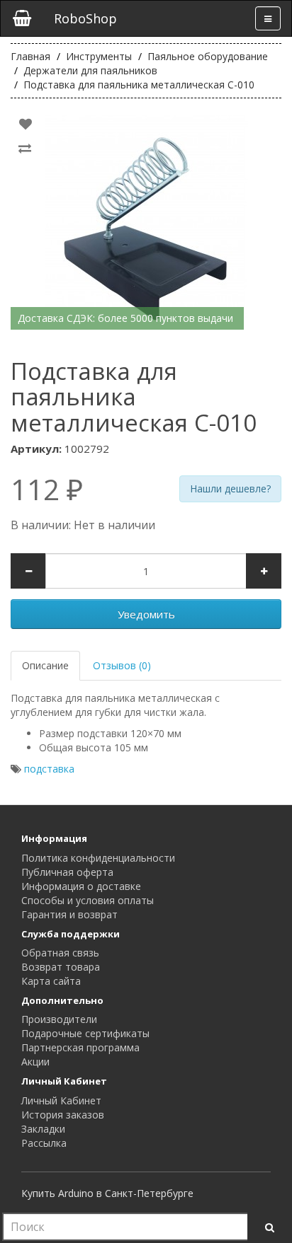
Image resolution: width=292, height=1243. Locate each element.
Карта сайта (51, 981)
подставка (49, 768)
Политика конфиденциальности (98, 858)
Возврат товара (60, 966)
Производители (59, 1019)
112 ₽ (47, 489)
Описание (45, 665)
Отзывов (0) (122, 665)
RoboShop (85, 18)
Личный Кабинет (61, 1100)
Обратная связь (60, 952)
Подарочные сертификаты (85, 1033)
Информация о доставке (81, 886)
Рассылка (44, 1143)
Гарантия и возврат (69, 914)
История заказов (62, 1114)
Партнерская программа (80, 1047)
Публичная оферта (67, 872)
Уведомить (146, 614)
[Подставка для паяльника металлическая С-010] (146, 221)
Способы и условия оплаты (87, 900)
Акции (35, 1061)
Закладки (43, 1128)
